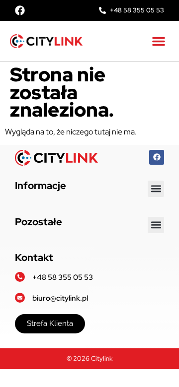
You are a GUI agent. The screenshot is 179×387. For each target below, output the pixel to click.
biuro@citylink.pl (60, 298)
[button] (158, 41)
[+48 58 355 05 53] (20, 277)
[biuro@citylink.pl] (20, 298)
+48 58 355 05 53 (62, 277)
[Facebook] (20, 10)
